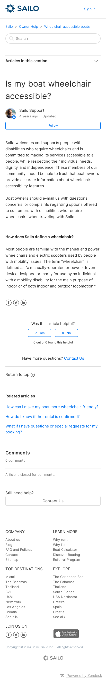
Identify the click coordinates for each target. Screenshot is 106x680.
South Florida (63, 592)
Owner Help (28, 26)
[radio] (39, 333)
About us (12, 539)
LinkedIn (23, 303)
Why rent (60, 539)
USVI (9, 597)
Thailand (12, 587)
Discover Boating (66, 555)
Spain (57, 607)
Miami (10, 577)
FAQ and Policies (18, 549)
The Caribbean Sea (68, 577)
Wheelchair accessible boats (67, 26)
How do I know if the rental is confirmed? (42, 416)
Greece (59, 602)
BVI (8, 592)
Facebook (8, 303)
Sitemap (11, 559)
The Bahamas (16, 582)
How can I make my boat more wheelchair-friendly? (52, 406)
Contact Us (74, 358)
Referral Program (66, 559)
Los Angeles (15, 607)
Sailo (9, 26)
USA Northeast (65, 597)
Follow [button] (53, 125)
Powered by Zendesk (84, 675)
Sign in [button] (89, 9)
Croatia (11, 612)
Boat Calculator (65, 549)
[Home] (22, 11)
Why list (59, 545)
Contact (11, 555)
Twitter (16, 303)
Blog (8, 545)
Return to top (17, 374)
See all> (11, 617)
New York (13, 602)
